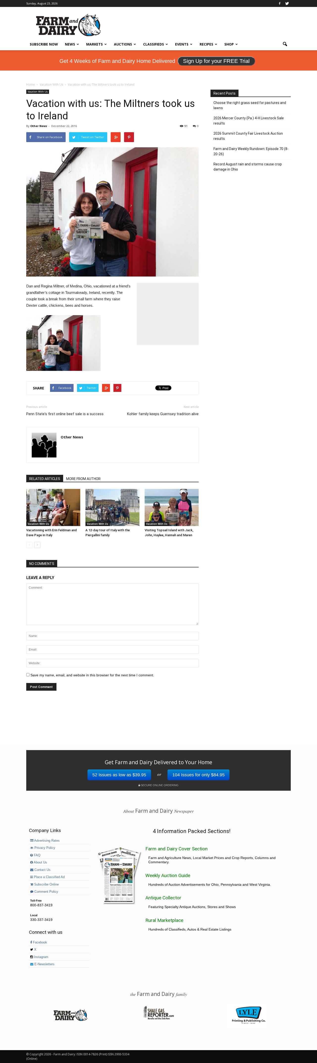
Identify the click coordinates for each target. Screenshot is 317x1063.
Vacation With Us (38, 91)
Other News (38, 126)
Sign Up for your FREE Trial (216, 61)
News (70, 44)
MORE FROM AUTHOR (83, 479)
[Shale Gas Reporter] (158, 1019)
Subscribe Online (46, 884)
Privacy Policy (44, 848)
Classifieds (153, 44)
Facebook (39, 942)
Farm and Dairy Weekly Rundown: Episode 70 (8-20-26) (251, 151)
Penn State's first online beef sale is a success (65, 414)
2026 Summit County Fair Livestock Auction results (248, 136)
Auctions (123, 44)
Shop (229, 44)
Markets (94, 44)
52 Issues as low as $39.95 (119, 774)
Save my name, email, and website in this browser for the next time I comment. (92, 675)
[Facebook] (279, 3)
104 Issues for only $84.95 (198, 774)
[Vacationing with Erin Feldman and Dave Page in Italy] (53, 507)
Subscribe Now (44, 44)
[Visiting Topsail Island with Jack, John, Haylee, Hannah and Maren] (172, 507)
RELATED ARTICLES (44, 479)
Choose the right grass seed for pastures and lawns (249, 105)
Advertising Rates (46, 840)
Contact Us (42, 870)
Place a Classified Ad (49, 877)
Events (181, 44)
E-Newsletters (43, 964)
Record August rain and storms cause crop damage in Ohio (247, 166)
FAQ (36, 855)
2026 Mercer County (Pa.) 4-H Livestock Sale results (248, 120)
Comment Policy (45, 891)
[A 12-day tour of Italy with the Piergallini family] (112, 507)
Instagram (40, 957)
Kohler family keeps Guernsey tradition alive (163, 414)
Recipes (206, 44)
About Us (40, 862)
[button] (285, 44)
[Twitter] (287, 3)
